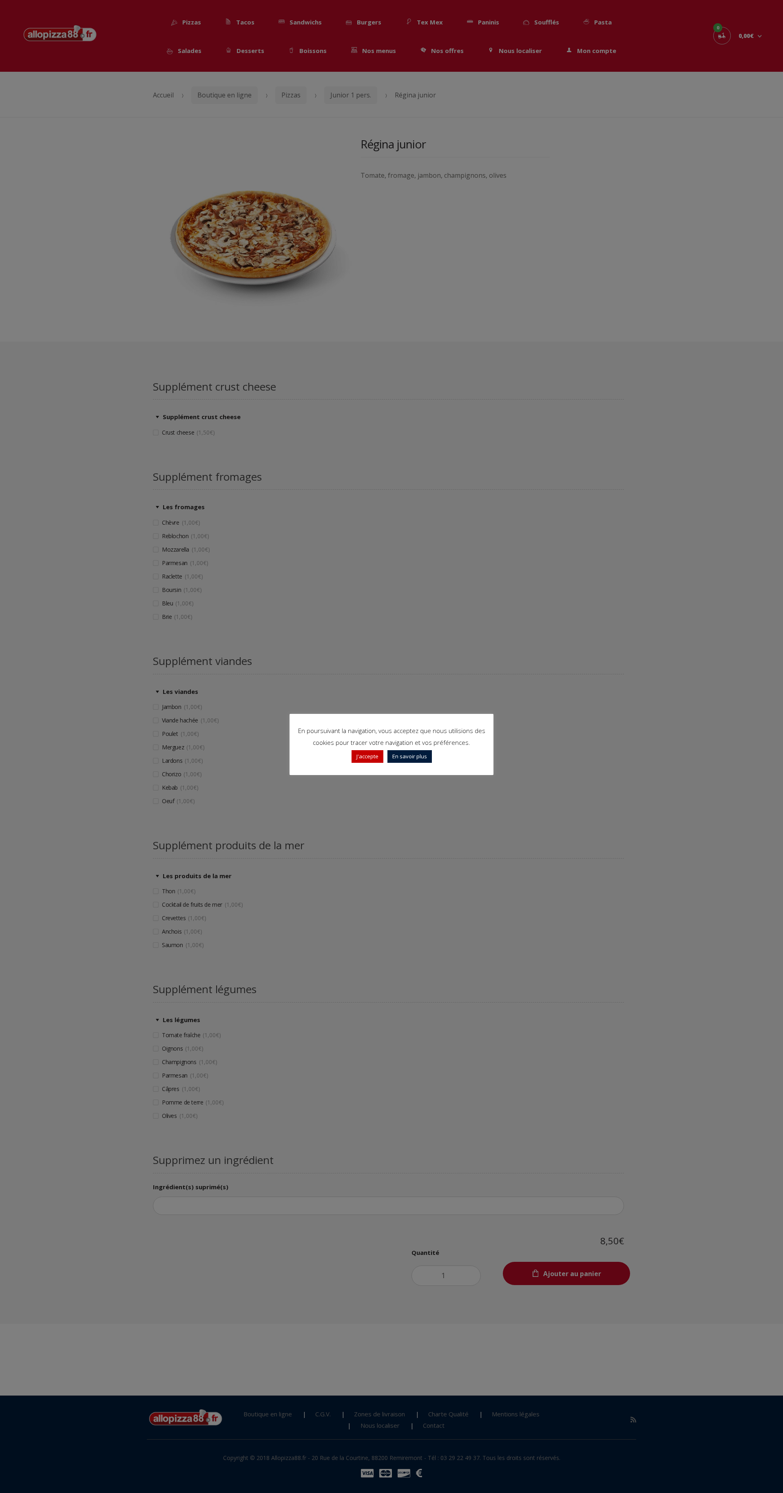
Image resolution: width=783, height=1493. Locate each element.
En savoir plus (409, 756)
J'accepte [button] (367, 756)
